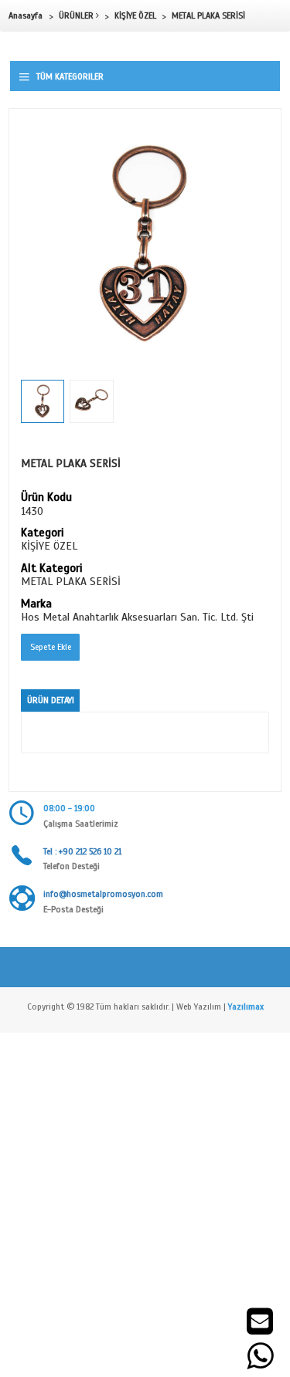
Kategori (42, 533)
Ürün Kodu (46, 497)
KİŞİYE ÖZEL (135, 15)
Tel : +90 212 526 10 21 (82, 851)
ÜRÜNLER (77, 15)
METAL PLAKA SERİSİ (208, 15)
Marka (36, 604)
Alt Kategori (51, 568)
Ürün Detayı (50, 700)
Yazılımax (246, 1006)
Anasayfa (26, 15)
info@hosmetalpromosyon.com (103, 893)
